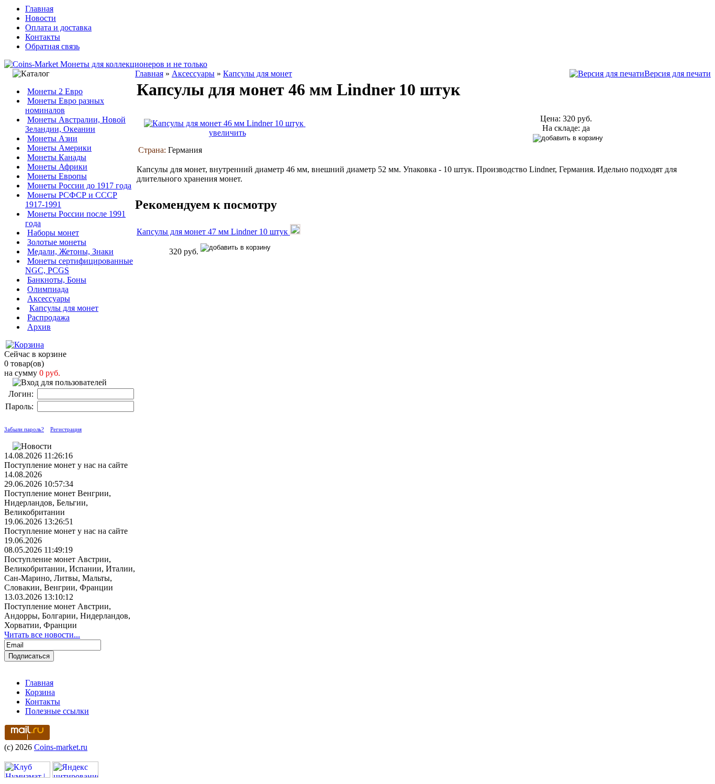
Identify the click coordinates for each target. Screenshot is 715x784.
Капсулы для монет (63, 308)
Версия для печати (677, 73)
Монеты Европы (57, 176)
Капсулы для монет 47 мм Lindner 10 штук (213, 231)
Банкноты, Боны (56, 279)
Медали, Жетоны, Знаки (70, 251)
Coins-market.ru (60, 747)
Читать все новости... (42, 634)
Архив (39, 326)
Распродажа (48, 317)
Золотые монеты (56, 242)
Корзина (40, 692)
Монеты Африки (57, 166)
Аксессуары (48, 298)
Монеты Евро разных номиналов (64, 105)
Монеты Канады (56, 157)
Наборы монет (53, 232)
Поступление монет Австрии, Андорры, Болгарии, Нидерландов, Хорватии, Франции (67, 616)
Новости (40, 18)
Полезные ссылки (57, 711)
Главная (39, 8)
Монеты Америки (59, 147)
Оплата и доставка (58, 27)
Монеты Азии (52, 138)
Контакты (42, 36)
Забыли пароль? (24, 429)
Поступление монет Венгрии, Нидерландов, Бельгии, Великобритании (57, 503)
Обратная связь (52, 46)
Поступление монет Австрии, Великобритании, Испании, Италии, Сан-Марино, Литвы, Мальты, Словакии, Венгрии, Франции (69, 573)
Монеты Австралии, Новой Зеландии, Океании (75, 124)
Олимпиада (48, 289)
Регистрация (66, 429)
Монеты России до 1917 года (79, 185)
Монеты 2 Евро (55, 91)
